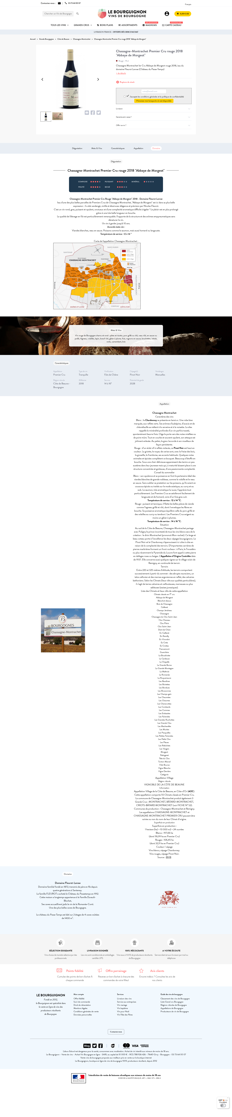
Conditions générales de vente (86, 1011)
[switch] (223, 1105)
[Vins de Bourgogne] (122, 14)
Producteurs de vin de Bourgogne (175, 1011)
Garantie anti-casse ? (123, 117)
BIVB (168, 857)
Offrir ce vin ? (121, 125)
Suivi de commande (82, 1001)
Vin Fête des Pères (125, 1014)
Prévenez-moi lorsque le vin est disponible (153, 100)
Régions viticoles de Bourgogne (174, 1005)
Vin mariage (122, 1005)
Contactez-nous (116, 1031)
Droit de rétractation (82, 1005)
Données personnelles (83, 1014)
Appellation (138, 148)
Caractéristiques (118, 148)
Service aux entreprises (126, 1001)
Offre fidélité (79, 998)
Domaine (156, 148)
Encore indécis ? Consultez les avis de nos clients (157, 978)
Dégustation (77, 148)
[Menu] (227, 1098)
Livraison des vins (124, 998)
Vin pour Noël (123, 1011)
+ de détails (121, 73)
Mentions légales (80, 1008)
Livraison (119, 108)
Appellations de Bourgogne (172, 1008)
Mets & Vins (96, 148)
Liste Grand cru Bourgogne (172, 1001)
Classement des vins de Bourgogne (175, 998)
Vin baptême (122, 1008)
